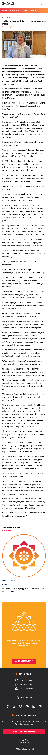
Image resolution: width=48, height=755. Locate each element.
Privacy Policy (24, 743)
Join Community (24, 661)
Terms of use (24, 740)
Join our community (24, 731)
